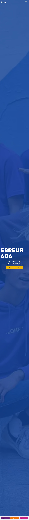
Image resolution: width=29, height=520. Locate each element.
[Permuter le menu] (26, 2)
